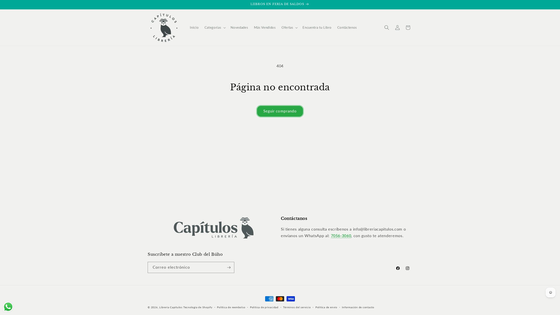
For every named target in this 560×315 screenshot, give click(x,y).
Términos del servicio (297, 307)
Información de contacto (358, 307)
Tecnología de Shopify (197, 307)
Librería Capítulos (170, 307)
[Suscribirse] (229, 267)
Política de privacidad (264, 307)
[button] (215, 28)
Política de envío (326, 307)
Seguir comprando (280, 111)
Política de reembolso (231, 307)
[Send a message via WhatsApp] (8, 307)
